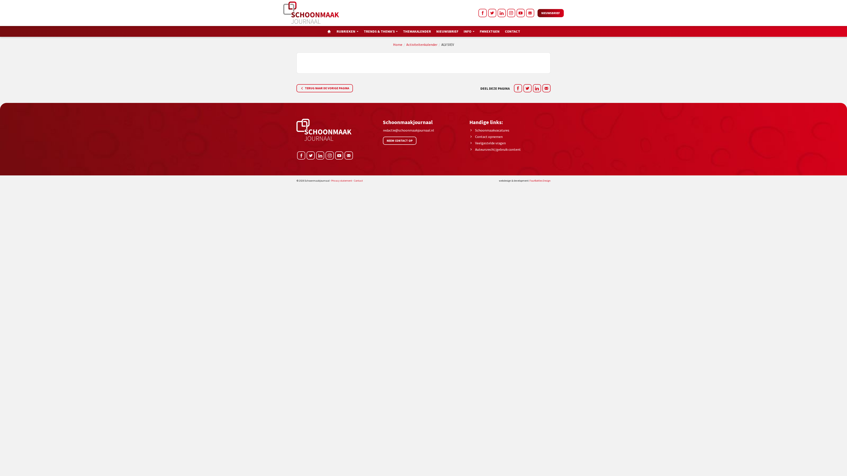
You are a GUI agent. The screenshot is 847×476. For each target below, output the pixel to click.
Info (467, 31)
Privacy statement (341, 180)
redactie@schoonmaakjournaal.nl (408, 130)
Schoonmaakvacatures (492, 130)
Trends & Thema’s (379, 31)
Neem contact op (400, 141)
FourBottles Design (525, 180)
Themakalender (417, 31)
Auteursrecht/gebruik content (498, 149)
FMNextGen (490, 31)
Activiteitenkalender (421, 44)
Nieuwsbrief (550, 13)
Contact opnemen (489, 136)
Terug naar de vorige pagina (326, 88)
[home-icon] (329, 31)
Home (397, 44)
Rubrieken (346, 31)
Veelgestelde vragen (490, 143)
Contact (512, 31)
